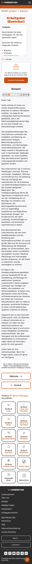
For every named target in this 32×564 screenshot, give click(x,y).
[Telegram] (22, 553)
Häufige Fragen (7, 505)
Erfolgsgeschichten (9, 513)
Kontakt (4, 501)
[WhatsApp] (26, 553)
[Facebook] (18, 553)
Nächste (14, 376)
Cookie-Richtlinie (8, 532)
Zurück (18, 385)
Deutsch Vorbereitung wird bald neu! (16, 7)
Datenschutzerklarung (10, 528)
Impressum (6, 521)
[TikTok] (5, 553)
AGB (3, 525)
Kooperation (6, 509)
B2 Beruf (8, 410)
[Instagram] (9, 553)
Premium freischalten (16, 80)
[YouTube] (14, 553)
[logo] (9, 2)
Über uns (5, 498)
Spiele (24, 480)
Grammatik (8, 479)
